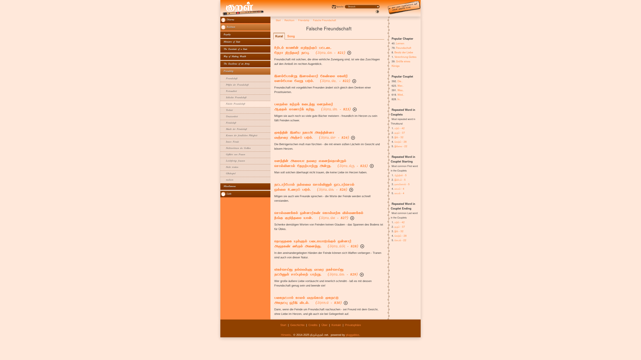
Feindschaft (228, 123)
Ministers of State (230, 42)
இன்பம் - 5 (400, 179)
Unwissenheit (229, 116)
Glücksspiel (228, 173)
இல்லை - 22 (400, 146)
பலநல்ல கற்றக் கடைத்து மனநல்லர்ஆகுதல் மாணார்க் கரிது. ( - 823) (312, 107)
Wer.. (400, 85)
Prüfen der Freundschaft (235, 85)
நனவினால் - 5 (402, 184)
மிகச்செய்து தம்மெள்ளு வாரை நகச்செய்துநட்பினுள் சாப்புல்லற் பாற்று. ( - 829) (316, 272)
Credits (312, 325)
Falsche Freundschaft (233, 104)
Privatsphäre (353, 325)
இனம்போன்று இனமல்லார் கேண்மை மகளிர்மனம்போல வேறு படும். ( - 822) (312, 79)
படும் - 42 (399, 128)
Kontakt (336, 325)
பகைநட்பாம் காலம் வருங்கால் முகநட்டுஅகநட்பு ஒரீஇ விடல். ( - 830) (308, 301)
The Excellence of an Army (235, 64)
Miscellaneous (228, 186)
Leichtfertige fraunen (233, 161)
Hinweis (286, 334)
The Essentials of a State (234, 49)
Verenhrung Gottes (405, 56)
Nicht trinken (229, 167)
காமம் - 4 (399, 188)
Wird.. (400, 94)
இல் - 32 (398, 137)
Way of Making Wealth (233, 56)
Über (325, 325)
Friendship (227, 71)
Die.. (400, 81)
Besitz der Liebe (403, 52)
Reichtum (230, 27)
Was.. (400, 90)
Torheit (227, 110)
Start (283, 325)
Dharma (229, 19)
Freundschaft (229, 78)
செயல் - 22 (400, 240)
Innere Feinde (230, 142)
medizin (227, 180)
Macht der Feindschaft (234, 129)
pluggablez (352, 334)
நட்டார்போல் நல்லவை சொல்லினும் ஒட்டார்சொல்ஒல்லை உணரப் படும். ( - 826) (314, 187)
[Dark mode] (377, 11)
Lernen (400, 43)
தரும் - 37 (399, 132)
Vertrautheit (229, 91)
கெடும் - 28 (400, 141)
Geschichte (297, 325)
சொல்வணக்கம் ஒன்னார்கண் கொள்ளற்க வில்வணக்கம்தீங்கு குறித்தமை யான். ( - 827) (318, 216)
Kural (279, 36)
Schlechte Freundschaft (233, 97)
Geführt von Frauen (233, 154)
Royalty (226, 34)
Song (291, 36)
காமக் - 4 (399, 193)
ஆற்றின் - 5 (400, 175)
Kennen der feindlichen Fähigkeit (239, 135)
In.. (399, 99)
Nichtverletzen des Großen (236, 148)
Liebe (228, 194)
